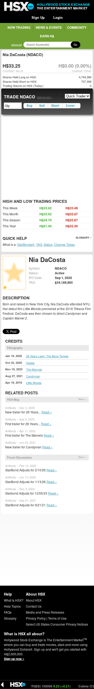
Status (48, 244)
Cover (70, 105)
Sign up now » (14, 658)
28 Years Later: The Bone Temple (47, 356)
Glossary (10, 618)
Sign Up (38, 17)
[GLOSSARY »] (27, 239)
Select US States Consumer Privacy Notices (57, 624)
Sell (42, 105)
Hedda (30, 363)
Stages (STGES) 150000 (40, 686)
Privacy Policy (36, 618)
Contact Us (34, 606)
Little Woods (34, 383)
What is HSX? (14, 600)
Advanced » (44, 97)
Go (75, 44)
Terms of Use (57, 618)
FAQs (7, 612)
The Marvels (34, 369)
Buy (30, 105)
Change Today (64, 244)
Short (55, 105)
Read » (47, 412)
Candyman (33, 376)
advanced (16, 45)
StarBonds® (25, 244)
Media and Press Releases (45, 612)
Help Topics (12, 606)
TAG (39, 244)
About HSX (34, 600)
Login (58, 17)
